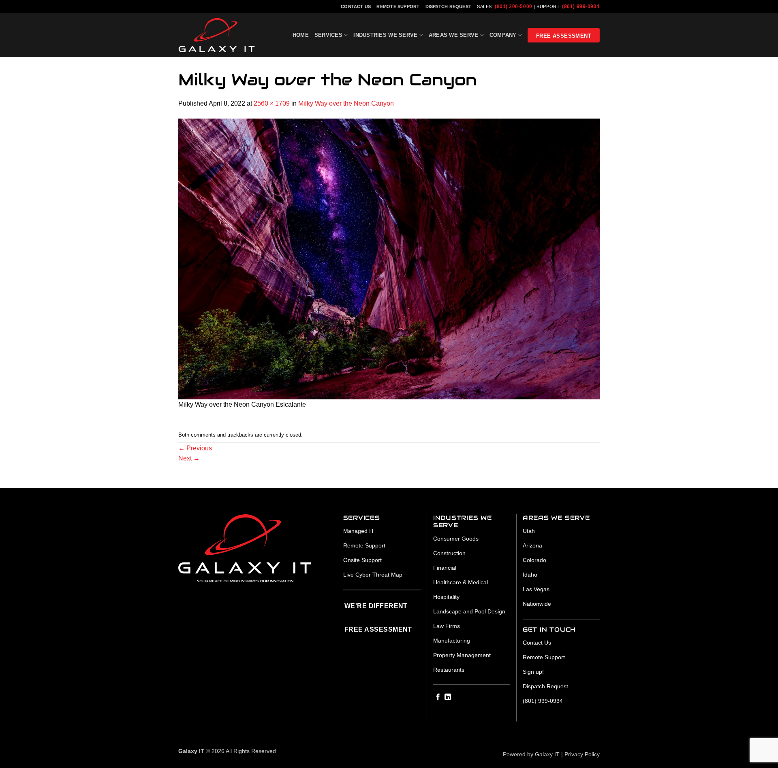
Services (328, 35)
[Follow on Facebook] (438, 697)
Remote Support (397, 6)
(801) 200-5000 (513, 6)
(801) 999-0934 (581, 6)
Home (301, 35)
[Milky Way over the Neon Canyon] (389, 258)
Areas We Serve (454, 35)
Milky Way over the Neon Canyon (346, 103)
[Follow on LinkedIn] (448, 697)
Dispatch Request (448, 6)
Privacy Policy (582, 754)
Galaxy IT (547, 754)
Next (189, 458)
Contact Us (356, 6)
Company (503, 35)
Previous (195, 448)
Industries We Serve (385, 35)
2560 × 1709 (272, 103)
